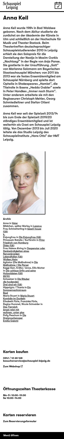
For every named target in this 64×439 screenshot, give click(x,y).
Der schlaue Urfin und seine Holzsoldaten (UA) (19, 272)
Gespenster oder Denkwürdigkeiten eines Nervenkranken (24, 251)
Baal (5, 293)
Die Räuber (23, 279)
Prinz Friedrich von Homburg (24, 241)
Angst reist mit (11, 309)
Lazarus (37, 226)
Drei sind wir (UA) (12, 284)
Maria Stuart (27, 295)
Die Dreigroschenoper (14, 317)
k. (4, 234)
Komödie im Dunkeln (14, 298)
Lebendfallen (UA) (13, 256)
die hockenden (11, 281)
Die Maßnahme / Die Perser (20, 264)
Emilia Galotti (10, 321)
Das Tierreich (10, 307)
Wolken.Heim (10, 259)
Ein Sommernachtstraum (17, 289)
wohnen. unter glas (13, 312)
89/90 (6, 276)
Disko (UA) (8, 245)
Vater (15, 223)
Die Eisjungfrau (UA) (30, 237)
